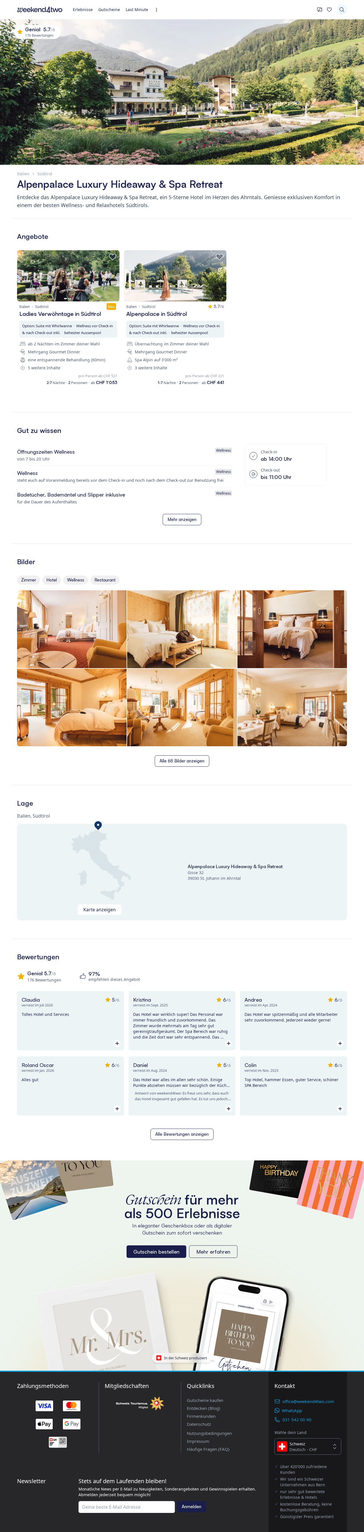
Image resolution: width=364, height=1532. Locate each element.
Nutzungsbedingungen (209, 1433)
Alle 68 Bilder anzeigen (182, 761)
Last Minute (137, 9)
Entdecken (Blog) (203, 1408)
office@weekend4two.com (308, 1401)
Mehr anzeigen (182, 519)
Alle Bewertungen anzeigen (182, 1134)
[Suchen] (342, 10)
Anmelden (191, 1506)
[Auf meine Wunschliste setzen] (113, 257)
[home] (40, 9)
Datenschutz (199, 1424)
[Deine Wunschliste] (329, 10)
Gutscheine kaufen (205, 1400)
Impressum (198, 1441)
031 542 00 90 (296, 1419)
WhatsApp (292, 1410)
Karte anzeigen (99, 909)
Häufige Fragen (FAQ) (208, 1449)
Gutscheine (109, 9)
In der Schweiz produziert (185, 1357)
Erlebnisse (83, 9)
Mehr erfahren (213, 1251)
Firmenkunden (201, 1416)
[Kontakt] (320, 10)
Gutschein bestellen (156, 1251)
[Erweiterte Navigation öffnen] (158, 10)
